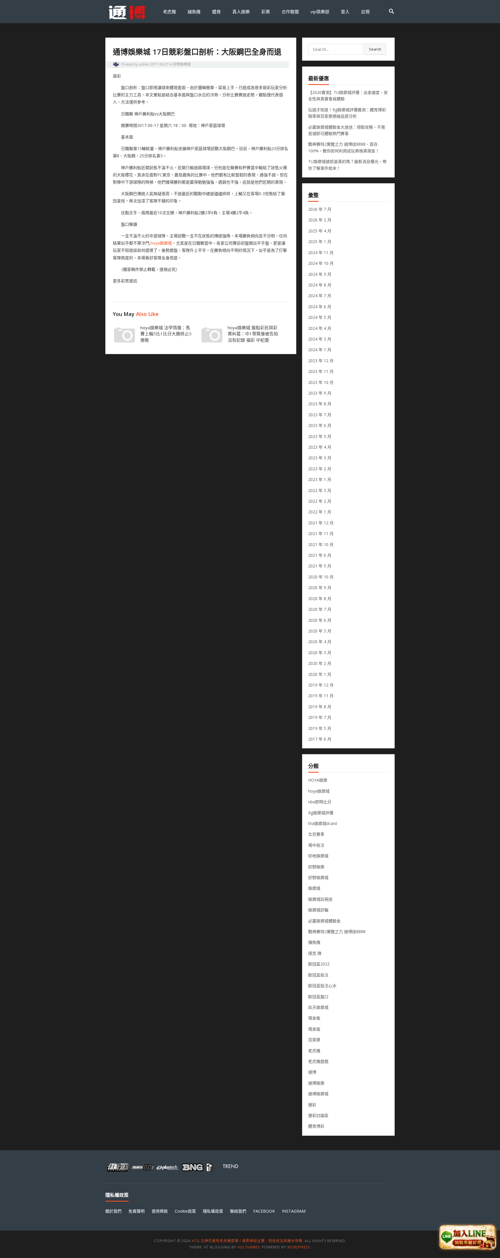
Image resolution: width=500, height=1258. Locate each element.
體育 (216, 11)
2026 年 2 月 (319, 220)
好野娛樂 (316, 867)
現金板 (314, 1018)
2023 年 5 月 (319, 436)
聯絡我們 (238, 1211)
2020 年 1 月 (319, 674)
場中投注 (316, 845)
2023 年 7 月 (319, 414)
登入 (345, 11)
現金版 (314, 1029)
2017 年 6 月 (319, 739)
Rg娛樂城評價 (320, 812)
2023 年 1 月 (319, 479)
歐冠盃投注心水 (322, 985)
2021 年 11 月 (321, 533)
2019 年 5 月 (319, 728)
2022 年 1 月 (319, 512)
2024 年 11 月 (321, 252)
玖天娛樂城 (318, 1007)
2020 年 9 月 (319, 587)
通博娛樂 (316, 1083)
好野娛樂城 (182, 64)
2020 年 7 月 (319, 609)
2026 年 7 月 (319, 209)
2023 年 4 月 (319, 447)
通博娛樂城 (318, 1093)
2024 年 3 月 (319, 339)
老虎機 (169, 11)
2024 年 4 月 (319, 328)
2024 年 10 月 (321, 263)
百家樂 (314, 1039)
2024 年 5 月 (319, 317)
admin (144, 64)
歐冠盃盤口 (318, 996)
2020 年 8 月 (319, 598)
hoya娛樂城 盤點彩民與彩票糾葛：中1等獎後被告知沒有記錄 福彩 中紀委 (253, 334)
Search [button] (375, 49)
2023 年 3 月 (319, 457)
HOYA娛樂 (317, 780)
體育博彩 (316, 1126)
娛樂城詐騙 (318, 910)
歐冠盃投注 (318, 975)
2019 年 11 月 (321, 695)
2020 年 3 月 (319, 652)
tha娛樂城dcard (322, 823)
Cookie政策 (185, 1211)
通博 (312, 1072)
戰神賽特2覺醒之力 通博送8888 (336, 931)
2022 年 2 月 (319, 501)
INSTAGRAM (294, 1211)
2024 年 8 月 (319, 285)
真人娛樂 (241, 11)
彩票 (265, 11)
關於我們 (113, 1211)
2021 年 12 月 (321, 523)
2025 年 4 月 (319, 231)
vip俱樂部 (319, 11)
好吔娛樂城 (318, 856)
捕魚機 (194, 11)
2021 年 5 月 (319, 566)
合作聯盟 (290, 11)
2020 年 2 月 (319, 663)
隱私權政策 (213, 1211)
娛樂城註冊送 (320, 899)
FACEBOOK (264, 1211)
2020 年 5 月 (319, 631)
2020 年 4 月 (319, 641)
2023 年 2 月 (319, 468)
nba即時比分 (319, 801)
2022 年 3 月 (319, 490)
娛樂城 (314, 888)
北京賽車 (316, 834)
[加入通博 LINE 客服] (467, 1237)
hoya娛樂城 (161, 243)
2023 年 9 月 (319, 393)
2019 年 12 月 (321, 685)
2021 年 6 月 (319, 555)
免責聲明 (136, 1211)
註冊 (365, 11)
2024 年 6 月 (319, 306)
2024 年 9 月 (319, 274)
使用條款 (160, 1211)
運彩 (312, 1104)
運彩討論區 (318, 1115)
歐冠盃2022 (319, 964)
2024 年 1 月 (319, 349)
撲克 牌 (314, 953)
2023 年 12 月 (321, 360)
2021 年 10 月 (321, 544)
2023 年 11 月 (321, 371)
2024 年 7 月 (319, 295)
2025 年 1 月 (319, 241)
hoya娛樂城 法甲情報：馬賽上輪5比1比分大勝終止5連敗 (166, 334)
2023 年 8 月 (319, 403)
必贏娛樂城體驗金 (324, 921)
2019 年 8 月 (319, 706)
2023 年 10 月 (321, 382)
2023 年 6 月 (319, 425)
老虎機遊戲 (318, 1061)
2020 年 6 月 (319, 620)
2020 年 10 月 (321, 577)
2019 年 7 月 (319, 717)
